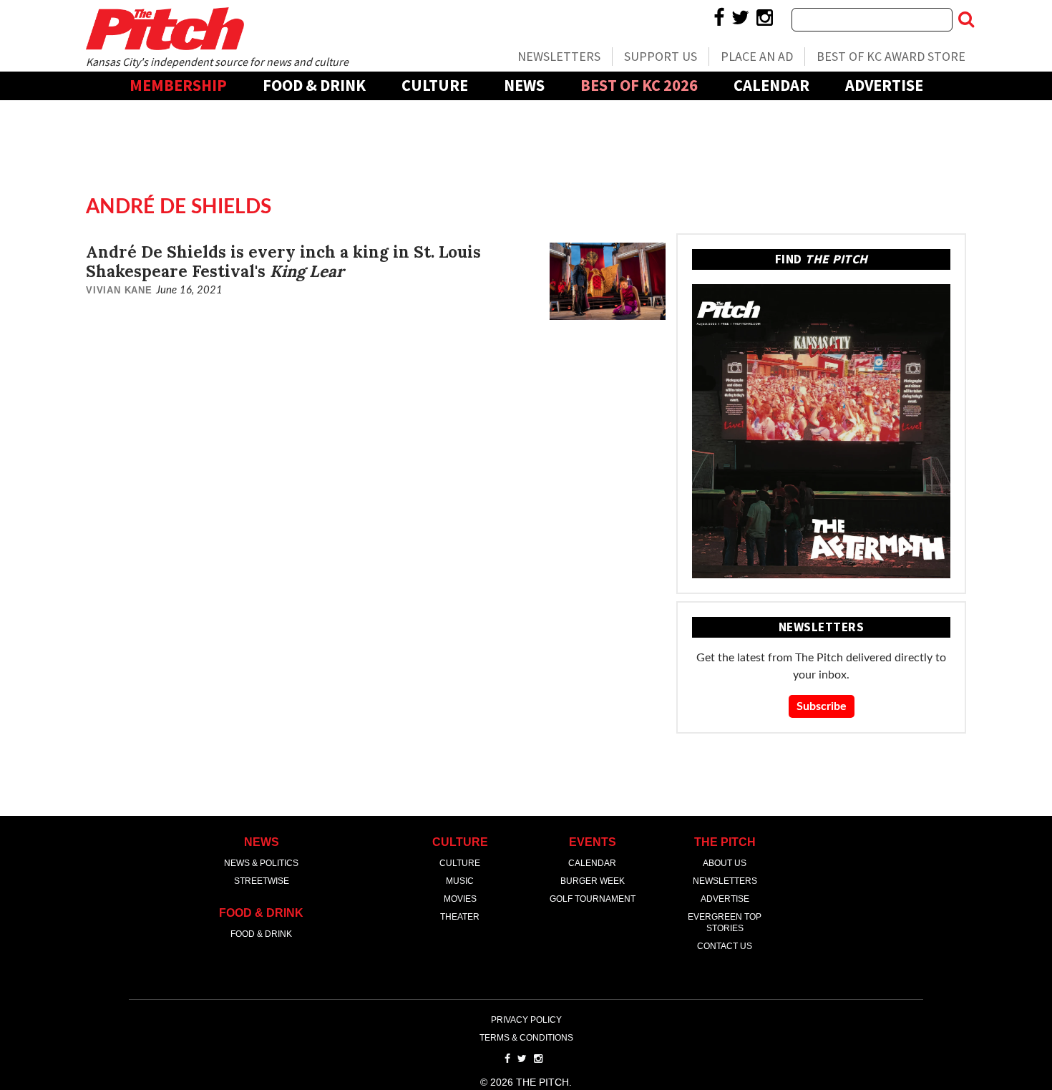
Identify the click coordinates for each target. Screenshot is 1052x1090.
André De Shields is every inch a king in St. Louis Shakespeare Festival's (283, 261)
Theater (459, 917)
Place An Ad (757, 56)
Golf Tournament (592, 899)
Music (460, 881)
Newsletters (558, 56)
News (524, 85)
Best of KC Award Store (891, 56)
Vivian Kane (119, 290)
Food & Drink (314, 85)
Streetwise (261, 881)
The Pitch (164, 28)
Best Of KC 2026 (639, 85)
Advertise (884, 85)
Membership (178, 85)
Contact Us (724, 946)
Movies (460, 899)
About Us (724, 863)
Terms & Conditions (526, 1038)
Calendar (771, 85)
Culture (434, 85)
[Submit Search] (966, 19)
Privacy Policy (526, 1020)
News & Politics (261, 863)
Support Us (660, 56)
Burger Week (592, 881)
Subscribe (822, 706)
